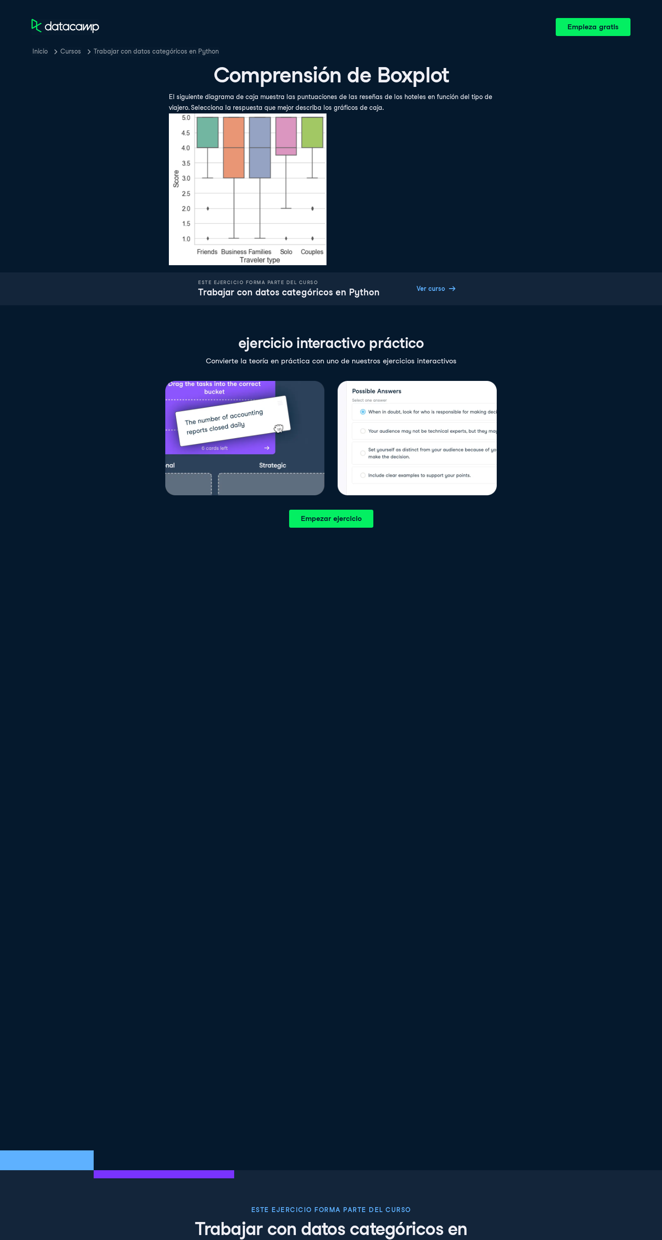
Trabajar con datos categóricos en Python (156, 51)
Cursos (70, 51)
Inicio (40, 51)
